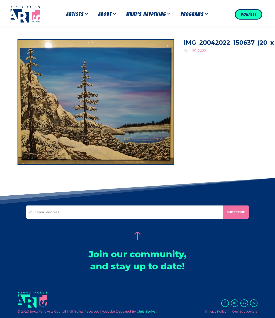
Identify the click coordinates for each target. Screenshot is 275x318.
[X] (254, 303)
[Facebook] (225, 303)
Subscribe (236, 212)
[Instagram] (235, 303)
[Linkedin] (244, 303)
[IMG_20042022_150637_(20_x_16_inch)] (96, 102)
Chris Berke (146, 311)
